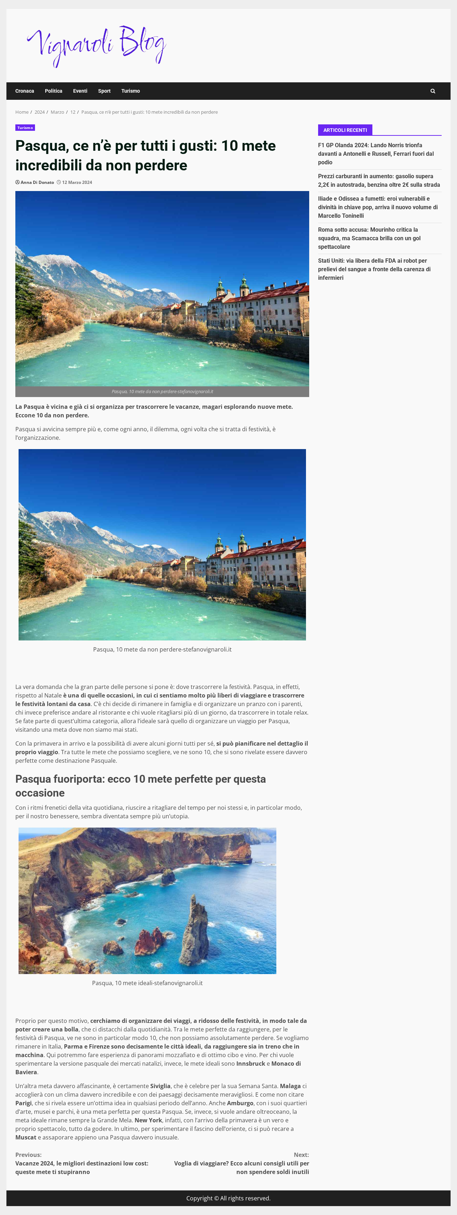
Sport (104, 91)
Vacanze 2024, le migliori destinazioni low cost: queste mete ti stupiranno (82, 1163)
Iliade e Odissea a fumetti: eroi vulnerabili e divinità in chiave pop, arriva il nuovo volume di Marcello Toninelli (378, 207)
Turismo (130, 91)
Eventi (80, 91)
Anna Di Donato (37, 182)
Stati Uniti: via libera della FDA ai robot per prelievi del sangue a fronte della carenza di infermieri (374, 269)
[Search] (433, 91)
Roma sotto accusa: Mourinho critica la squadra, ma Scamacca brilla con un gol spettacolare (369, 238)
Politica (53, 91)
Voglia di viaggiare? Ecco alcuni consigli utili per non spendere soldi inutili (241, 1163)
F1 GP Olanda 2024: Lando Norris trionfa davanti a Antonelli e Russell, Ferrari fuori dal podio (376, 154)
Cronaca (24, 91)
